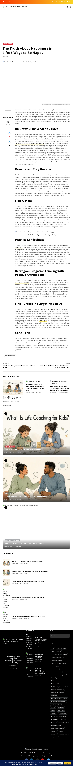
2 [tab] (13, 668)
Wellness (53, 734)
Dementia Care (54, 669)
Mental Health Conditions (57, 692)
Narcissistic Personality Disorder (59, 698)
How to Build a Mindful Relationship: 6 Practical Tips (24, 543)
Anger (52, 651)
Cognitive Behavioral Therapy (58, 663)
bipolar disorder (55, 654)
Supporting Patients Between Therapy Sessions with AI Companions (41, 641)
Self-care (53, 716)
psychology (61, 707)
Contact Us (40, 753)
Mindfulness (54, 695)
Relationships (61, 710)
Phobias (53, 707)
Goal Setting (54, 678)
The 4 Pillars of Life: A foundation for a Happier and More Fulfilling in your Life (35, 387)
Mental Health (62, 687)
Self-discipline (54, 719)
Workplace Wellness (56, 737)
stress (60, 254)
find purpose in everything (50, 309)
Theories (53, 731)
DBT (52, 666)
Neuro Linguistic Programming (58, 701)
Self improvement (10, 355)
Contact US (12, 2)
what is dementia (62, 734)
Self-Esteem (64, 719)
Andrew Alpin (6, 401)
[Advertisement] (36, 29)
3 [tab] (16, 668)
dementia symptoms (56, 672)
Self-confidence (63, 716)
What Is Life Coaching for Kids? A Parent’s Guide (12, 398)
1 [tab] (10, 668)
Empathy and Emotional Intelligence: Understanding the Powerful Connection (60, 388)
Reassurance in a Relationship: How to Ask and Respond (25, 496)
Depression (54, 675)
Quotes (53, 710)
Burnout (65, 654)
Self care (53, 722)
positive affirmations (22, 282)
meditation (53, 687)
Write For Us (32, 753)
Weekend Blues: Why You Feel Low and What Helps (28, 597)
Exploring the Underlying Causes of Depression (39, 657)
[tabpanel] (13, 652)
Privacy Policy (50, 753)
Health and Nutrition (56, 681)
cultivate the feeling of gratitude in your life (29, 143)
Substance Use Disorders (57, 728)
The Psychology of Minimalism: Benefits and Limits (28, 581)
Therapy (60, 731)
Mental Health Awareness (57, 689)
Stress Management (56, 725)
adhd (52, 648)
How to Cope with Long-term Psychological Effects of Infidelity (13, 660)
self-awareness (63, 713)
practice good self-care (52, 175)
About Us (5, 2)
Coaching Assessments (56, 657)
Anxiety (59, 651)
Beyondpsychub (8, 117)
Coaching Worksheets (56, 660)
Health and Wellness (56, 684)
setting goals (43, 321)
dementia (58, 666)
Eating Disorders (64, 675)
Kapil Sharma (15, 583)
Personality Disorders (56, 704)
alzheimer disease (61, 648)
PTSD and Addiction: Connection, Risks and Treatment (40, 671)
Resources (53, 713)
